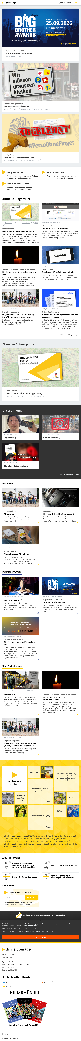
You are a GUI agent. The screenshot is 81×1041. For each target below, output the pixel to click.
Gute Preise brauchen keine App (16, 106)
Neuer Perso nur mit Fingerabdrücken (19, 157)
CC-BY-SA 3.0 (58, 508)
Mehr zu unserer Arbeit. (13, 847)
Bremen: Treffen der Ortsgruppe (24, 877)
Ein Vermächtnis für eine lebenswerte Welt (19, 273)
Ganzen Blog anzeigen (70, 335)
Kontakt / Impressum (10, 1039)
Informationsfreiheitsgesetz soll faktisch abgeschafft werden (60, 315)
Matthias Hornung (11, 596)
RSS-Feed (9, 987)
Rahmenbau (8, 811)
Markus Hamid (50, 434)
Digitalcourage (48, 309)
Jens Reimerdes (12, 57)
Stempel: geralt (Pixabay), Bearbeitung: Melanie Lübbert (21, 160)
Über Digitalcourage (12, 666)
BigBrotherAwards (11, 571)
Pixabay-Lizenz (45, 266)
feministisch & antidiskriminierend (21, 798)
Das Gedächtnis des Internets (55, 228)
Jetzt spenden (66, 3)
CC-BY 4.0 (16, 309)
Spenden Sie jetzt (8, 931)
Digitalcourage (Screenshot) (51, 223)
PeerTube (47, 983)
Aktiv (55, 172)
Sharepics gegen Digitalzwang (17, 554)
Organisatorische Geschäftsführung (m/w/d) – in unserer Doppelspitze (18, 315)
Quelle (37, 160)
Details (74, 788)
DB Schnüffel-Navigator (53, 438)
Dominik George (11, 636)
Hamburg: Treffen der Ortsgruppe (64, 865)
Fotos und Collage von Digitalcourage (16, 691)
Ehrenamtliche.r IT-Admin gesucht (58, 514)
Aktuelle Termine (11, 857)
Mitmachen (8, 483)
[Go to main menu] (76, 3)
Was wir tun (9, 694)
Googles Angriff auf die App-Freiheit (58, 272)
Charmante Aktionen (60, 811)
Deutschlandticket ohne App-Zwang (18, 231)
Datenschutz (7, 1034)
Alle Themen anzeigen (70, 474)
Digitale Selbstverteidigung (16, 466)
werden (15, 172)
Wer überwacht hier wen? (19, 53)
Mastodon (9, 983)
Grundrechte (73, 798)
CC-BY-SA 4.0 (20, 57)
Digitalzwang (10, 438)
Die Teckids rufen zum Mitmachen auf (19, 643)
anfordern (18, 183)
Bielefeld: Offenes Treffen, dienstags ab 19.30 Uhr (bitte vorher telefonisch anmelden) (23, 865)
